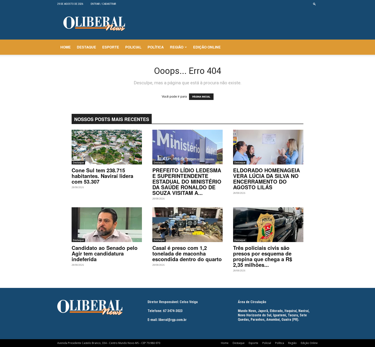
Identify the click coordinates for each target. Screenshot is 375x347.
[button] (314, 3)
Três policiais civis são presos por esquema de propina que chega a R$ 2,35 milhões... (262, 256)
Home (65, 47)
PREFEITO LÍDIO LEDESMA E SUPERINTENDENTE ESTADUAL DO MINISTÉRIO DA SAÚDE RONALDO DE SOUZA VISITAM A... (186, 181)
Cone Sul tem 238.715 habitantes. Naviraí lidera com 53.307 (102, 175)
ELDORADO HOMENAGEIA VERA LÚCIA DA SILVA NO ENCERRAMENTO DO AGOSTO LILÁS (266, 178)
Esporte (110, 47)
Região (176, 47)
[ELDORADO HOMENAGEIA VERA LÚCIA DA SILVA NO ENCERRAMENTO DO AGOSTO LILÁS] (268, 147)
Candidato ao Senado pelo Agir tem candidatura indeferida (105, 253)
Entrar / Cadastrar (103, 3)
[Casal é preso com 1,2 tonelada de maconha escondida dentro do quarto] (187, 224)
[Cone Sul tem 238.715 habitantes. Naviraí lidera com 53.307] (107, 147)
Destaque (86, 47)
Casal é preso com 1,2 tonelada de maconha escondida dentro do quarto (187, 253)
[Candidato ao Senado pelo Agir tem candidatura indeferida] (107, 224)
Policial (133, 47)
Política (156, 47)
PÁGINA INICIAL (201, 96)
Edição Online (207, 47)
